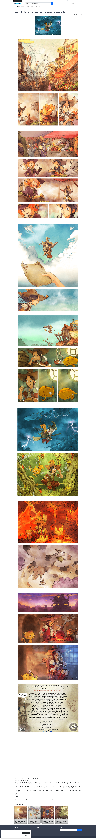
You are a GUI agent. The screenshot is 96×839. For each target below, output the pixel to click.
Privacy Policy (39, 830)
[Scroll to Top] (0, 838)
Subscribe (80, 829)
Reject (26, 835)
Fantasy (18, 6)
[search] (52, 3)
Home (15, 9)
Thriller (40, 6)
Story (27, 3)
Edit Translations (79, 11)
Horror (36, 6)
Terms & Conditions (40, 829)
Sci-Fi (43, 6)
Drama (27, 6)
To (74, 0)
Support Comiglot (18, 0)
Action (15, 6)
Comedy (31, 6)
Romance (23, 6)
